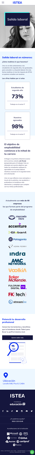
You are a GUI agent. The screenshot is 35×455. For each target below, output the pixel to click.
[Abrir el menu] (2, 2)
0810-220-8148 (17, 421)
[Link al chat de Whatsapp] (32, 452)
